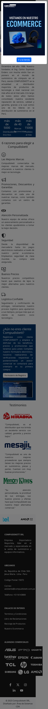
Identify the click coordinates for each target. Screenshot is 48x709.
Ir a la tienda (24, 59)
